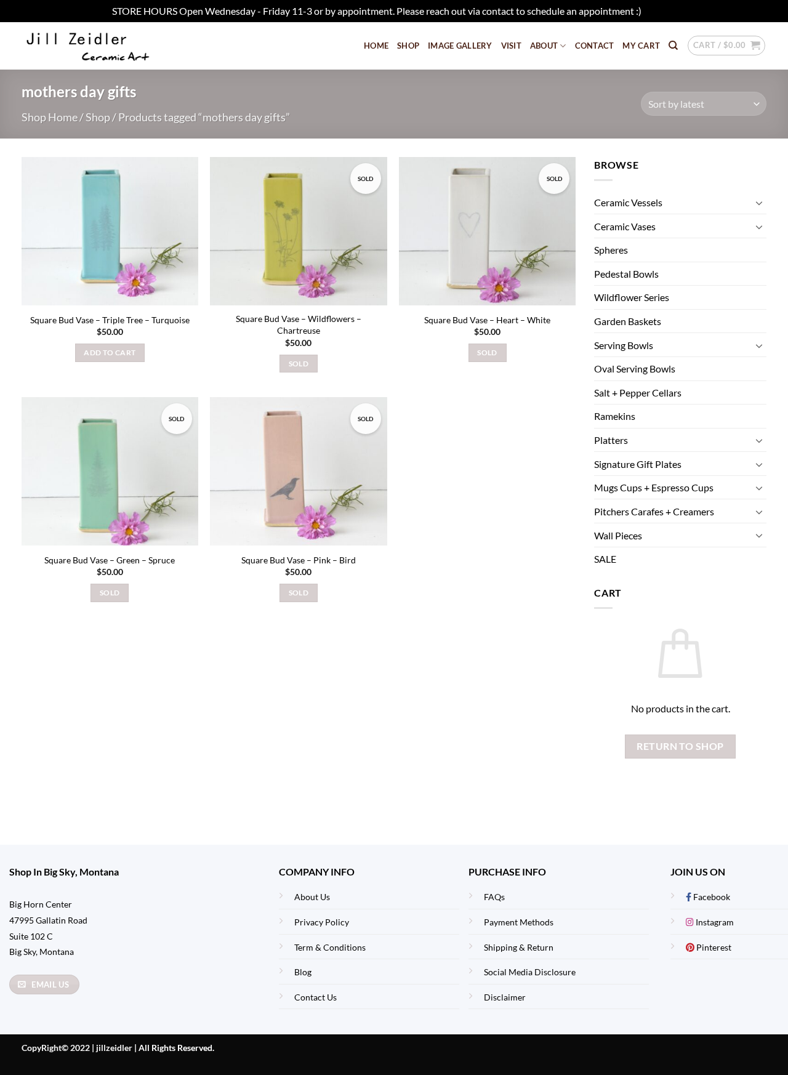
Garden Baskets (627, 321)
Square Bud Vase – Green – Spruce (109, 560)
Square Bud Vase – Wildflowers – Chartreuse (298, 324)
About (544, 45)
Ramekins (614, 416)
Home (376, 45)
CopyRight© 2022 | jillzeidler (78, 1047)
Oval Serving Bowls (634, 369)
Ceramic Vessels (628, 202)
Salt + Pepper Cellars (637, 392)
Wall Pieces (618, 535)
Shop (408, 45)
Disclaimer (505, 997)
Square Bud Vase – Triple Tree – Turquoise (110, 320)
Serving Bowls (623, 345)
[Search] (673, 45)
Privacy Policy (321, 922)
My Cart (641, 45)
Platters (611, 440)
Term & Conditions (330, 947)
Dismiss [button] (660, 11)
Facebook (710, 897)
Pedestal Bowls (626, 274)
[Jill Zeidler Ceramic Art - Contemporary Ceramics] (107, 46)
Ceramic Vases (625, 226)
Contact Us (315, 997)
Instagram (714, 922)
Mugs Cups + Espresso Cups (654, 487)
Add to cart (109, 352)
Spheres (611, 250)
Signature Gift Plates (637, 464)
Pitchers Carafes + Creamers (654, 511)
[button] (726, 45)
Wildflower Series (631, 298)
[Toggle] (759, 202)
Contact (594, 45)
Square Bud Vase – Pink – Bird (298, 560)
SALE (605, 559)
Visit (511, 45)
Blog (303, 972)
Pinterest (712, 947)
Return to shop (680, 746)
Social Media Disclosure (530, 972)
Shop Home (50, 117)
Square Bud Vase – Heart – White (487, 320)
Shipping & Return (518, 947)
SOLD (298, 364)
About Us (312, 897)
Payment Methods (518, 922)
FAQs (494, 897)
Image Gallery (460, 45)
